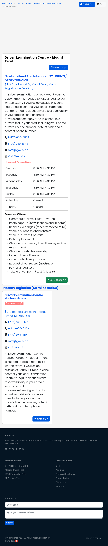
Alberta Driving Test (14, 470)
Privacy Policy (62, 478)
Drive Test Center (23, 4)
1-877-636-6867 (18, 137)
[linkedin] (23, 449)
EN (101, 4)
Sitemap (60, 486)
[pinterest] (20, 449)
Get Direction (57, 280)
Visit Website (16, 156)
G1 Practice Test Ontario (16, 466)
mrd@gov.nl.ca (18, 150)
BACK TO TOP (92, 538)
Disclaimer (61, 482)
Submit (9, 523)
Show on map (58, 67)
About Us (60, 470)
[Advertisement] (54, 29)
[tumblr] (16, 449)
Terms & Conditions (65, 474)
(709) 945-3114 (17, 335)
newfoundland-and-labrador (47, 4)
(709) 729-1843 (18, 144)
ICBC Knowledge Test (15, 474)
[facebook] (6, 449)
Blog (58, 466)
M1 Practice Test (13, 478)
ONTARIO (87, 4)
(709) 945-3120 (18, 322)
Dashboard (7, 4)
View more (40, 419)
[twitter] (10, 449)
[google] (13, 449)
